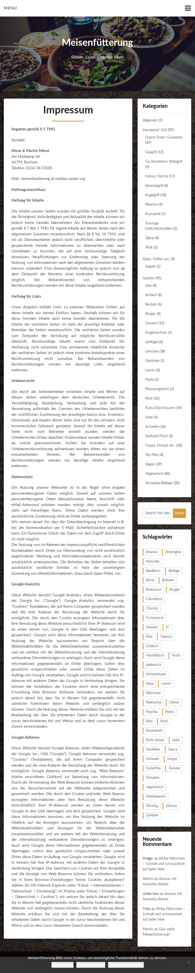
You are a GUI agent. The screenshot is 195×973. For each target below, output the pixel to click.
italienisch (153, 665)
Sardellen (153, 749)
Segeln (150, 266)
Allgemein (150, 120)
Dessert (151, 323)
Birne (150, 580)
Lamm (150, 370)
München (153, 693)
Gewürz (166, 636)
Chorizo (152, 608)
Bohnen (168, 580)
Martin (148, 879)
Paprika (151, 712)
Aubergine (173, 552)
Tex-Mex (151, 455)
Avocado (152, 561)
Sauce (172, 749)
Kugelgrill (152, 195)
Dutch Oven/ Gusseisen (164, 137)
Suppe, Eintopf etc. (160, 445)
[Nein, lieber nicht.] (188, 962)
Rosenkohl (154, 731)
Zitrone (171, 806)
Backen (151, 304)
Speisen (149, 278)
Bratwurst (153, 589)
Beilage (174, 571)
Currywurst (155, 618)
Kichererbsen (156, 674)
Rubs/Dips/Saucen (160, 408)
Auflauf (151, 295)
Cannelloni (154, 599)
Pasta (149, 380)
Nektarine (153, 702)
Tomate (174, 768)
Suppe (172, 759)
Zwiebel (152, 815)
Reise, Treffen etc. (156, 259)
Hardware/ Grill (155, 130)
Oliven (174, 702)
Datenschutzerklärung (125, 965)
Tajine (149, 238)
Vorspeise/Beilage (158, 483)
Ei (167, 627)
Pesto (169, 712)
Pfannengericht (157, 389)
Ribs (149, 721)
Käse (149, 684)
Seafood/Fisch (156, 436)
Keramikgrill (154, 186)
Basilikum (153, 571)
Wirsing (152, 806)
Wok (149, 247)
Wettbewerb (156, 796)
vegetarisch (155, 787)
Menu (10, 8)
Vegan (150, 464)
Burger (150, 314)
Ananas (151, 552)
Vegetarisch (154, 474)
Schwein (151, 427)
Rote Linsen (155, 740)
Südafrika (153, 768)
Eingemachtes (156, 333)
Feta (149, 636)
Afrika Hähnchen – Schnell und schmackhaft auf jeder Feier (164, 864)
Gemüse (151, 351)
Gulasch (152, 646)
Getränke (152, 361)
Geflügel (151, 342)
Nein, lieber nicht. (91, 965)
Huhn (176, 655)
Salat (149, 417)
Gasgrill (150, 152)
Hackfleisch (155, 655)
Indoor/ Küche (156, 176)
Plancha (151, 204)
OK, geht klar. (62, 965)
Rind (148, 398)
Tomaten (152, 778)
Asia (148, 285)
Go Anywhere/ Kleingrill (163, 161)
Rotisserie (152, 214)
